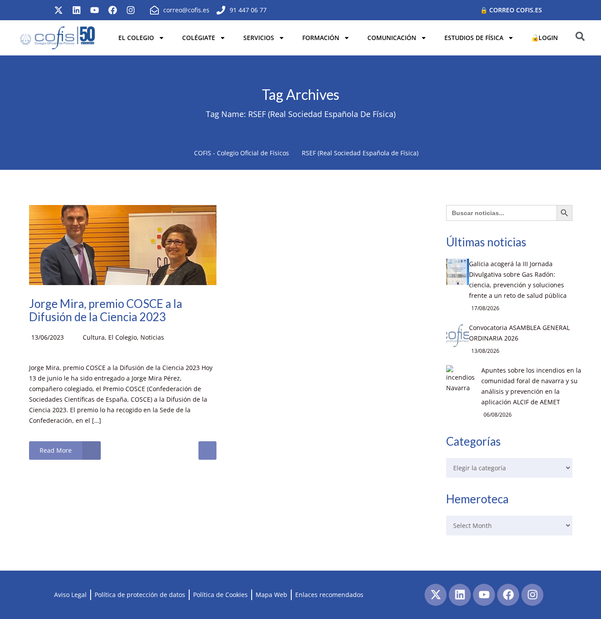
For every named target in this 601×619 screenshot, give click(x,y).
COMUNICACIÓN (391, 37)
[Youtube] (94, 10)
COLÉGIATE (198, 37)
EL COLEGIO (136, 37)
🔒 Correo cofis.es (511, 10)
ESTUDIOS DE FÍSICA (473, 37)
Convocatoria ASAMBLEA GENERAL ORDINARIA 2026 (519, 332)
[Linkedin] (76, 10)
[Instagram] (130, 10)
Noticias (152, 337)
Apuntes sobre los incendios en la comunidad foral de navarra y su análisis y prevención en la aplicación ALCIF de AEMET (531, 386)
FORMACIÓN (320, 37)
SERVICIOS (258, 37)
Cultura (94, 337)
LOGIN (548, 37)
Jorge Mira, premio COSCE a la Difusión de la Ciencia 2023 (105, 310)
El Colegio (122, 337)
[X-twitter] (58, 10)
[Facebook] (112, 10)
